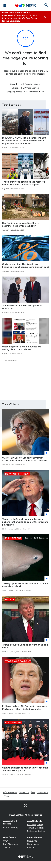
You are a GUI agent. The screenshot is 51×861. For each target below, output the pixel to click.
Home (12, 84)
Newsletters (42, 792)
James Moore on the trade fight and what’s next (22, 307)
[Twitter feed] (25, 805)
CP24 (5, 841)
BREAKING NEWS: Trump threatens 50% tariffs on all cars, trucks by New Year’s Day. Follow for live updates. (24, 141)
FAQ (33, 792)
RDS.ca (30, 847)
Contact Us (24, 792)
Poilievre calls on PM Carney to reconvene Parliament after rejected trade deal (24, 707)
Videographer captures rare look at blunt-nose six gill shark (25, 585)
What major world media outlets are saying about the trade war (21, 348)
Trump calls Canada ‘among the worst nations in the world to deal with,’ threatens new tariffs (25, 522)
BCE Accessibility (10, 827)
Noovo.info (32, 841)
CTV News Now (31, 91)
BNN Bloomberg (10, 844)
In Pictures (15, 88)
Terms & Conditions (35, 828)
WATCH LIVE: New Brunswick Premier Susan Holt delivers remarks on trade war (25, 459)
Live (42, 91)
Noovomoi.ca (33, 844)
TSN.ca (6, 847)
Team (6, 796)
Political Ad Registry (36, 831)
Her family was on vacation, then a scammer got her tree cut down (20, 224)
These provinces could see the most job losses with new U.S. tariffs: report (23, 183)
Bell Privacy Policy (35, 824)
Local (20, 84)
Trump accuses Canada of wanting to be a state (25, 646)
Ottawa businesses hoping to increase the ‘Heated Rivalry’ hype (25, 769)
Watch (37, 84)
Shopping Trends (14, 91)
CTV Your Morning (31, 88)
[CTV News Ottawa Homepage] (25, 5)
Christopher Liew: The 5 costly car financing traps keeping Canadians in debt (25, 265)
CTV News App (10, 792)
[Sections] (5, 5)
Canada (28, 84)
